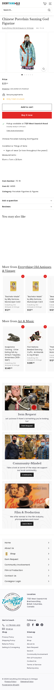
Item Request (27, 426)
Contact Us (31, 661)
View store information (15, 131)
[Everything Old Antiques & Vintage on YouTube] (37, 624)
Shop (29, 640)
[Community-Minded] (27, 447)
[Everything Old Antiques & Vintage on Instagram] (28, 624)
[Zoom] (43, 68)
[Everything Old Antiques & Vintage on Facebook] (33, 624)
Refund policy (33, 668)
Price (4, 79)
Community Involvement (37, 654)
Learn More (27, 524)
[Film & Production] (27, 496)
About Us (31, 644)
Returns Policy (8, 644)
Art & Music (26, 321)
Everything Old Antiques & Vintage (18, 28)
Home (29, 637)
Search (30, 651)
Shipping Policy (8, 640)
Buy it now (27, 115)
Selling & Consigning (11, 647)
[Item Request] (27, 398)
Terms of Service (34, 664)
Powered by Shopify (10, 685)
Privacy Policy (8, 637)
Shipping (5, 89)
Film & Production (34, 658)
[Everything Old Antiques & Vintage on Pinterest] (42, 624)
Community (27, 475)
